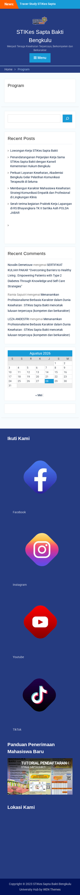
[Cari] (67, 118)
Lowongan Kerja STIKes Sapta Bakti (34, 150)
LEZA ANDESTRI (18, 319)
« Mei (38, 395)
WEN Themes (52, 889)
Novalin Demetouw (20, 265)
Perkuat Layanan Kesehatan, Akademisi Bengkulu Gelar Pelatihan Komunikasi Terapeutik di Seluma (36, 177)
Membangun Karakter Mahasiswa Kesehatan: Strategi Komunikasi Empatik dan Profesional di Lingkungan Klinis (40, 193)
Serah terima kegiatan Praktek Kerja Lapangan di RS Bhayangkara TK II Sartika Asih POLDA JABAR (41, 208)
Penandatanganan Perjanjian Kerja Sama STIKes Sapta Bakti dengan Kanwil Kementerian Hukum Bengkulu (37, 161)
